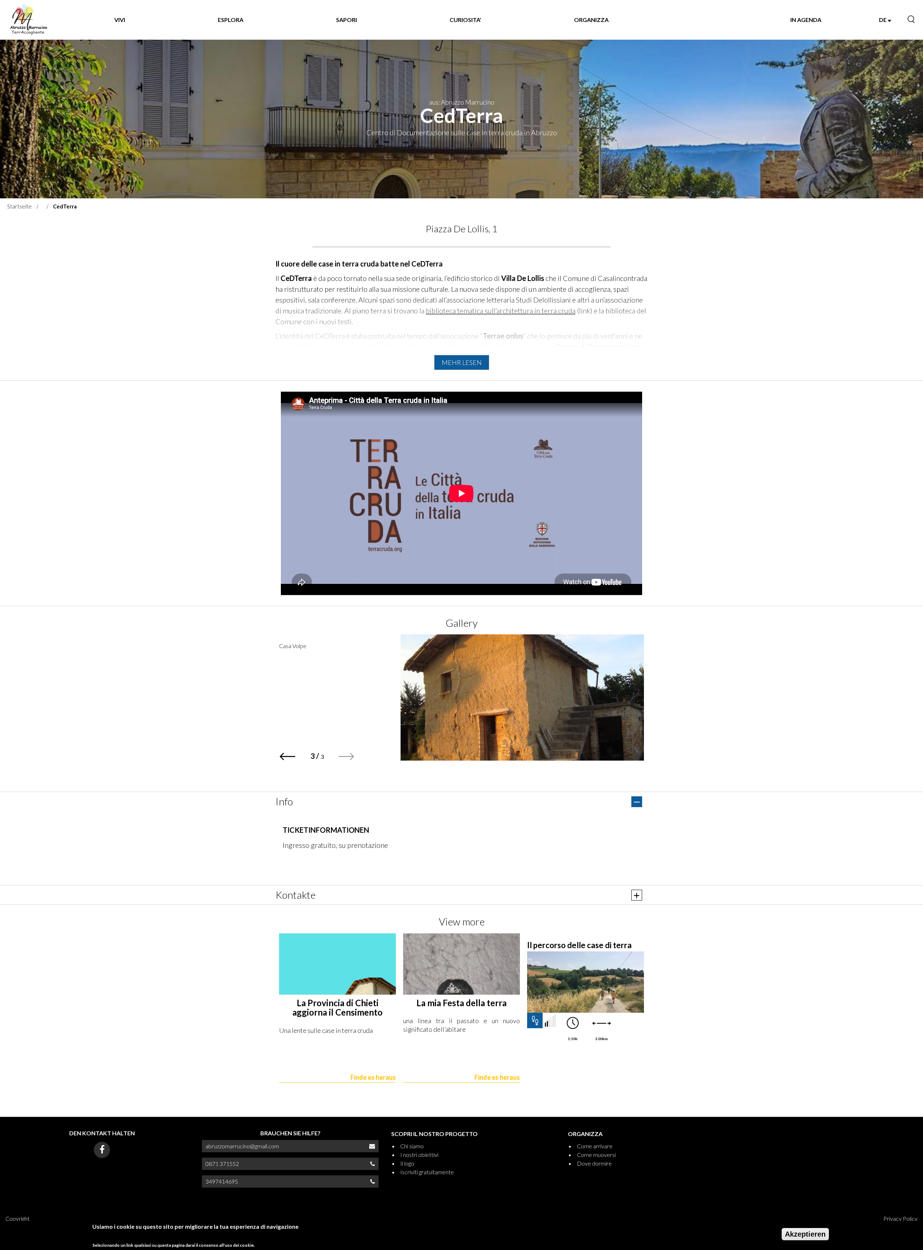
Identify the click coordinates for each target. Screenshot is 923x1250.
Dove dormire (594, 1163)
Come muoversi (596, 1154)
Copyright (17, 1218)
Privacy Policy (900, 1218)
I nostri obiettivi (419, 1154)
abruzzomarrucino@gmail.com (242, 1146)
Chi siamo (412, 1146)
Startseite (19, 206)
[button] (347, 756)
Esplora (230, 19)
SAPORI (346, 19)
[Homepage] (28, 20)
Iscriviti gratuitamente (427, 1171)
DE (883, 19)
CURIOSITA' (465, 19)
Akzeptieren (805, 1234)
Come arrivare (595, 1146)
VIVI (119, 19)
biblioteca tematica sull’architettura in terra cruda (500, 310)
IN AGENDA (805, 19)
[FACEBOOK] (102, 1150)
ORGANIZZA (591, 19)
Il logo (407, 1163)
